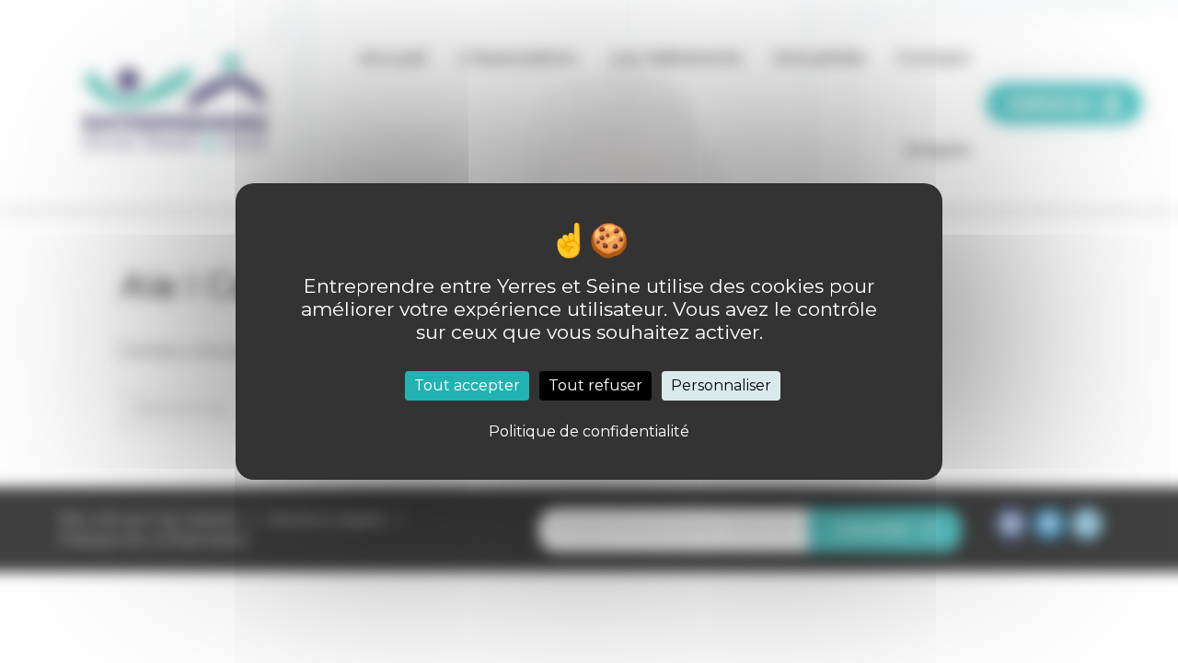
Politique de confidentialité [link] (589, 431)
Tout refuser (595, 385)
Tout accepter (467, 385)
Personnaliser (721, 385)
